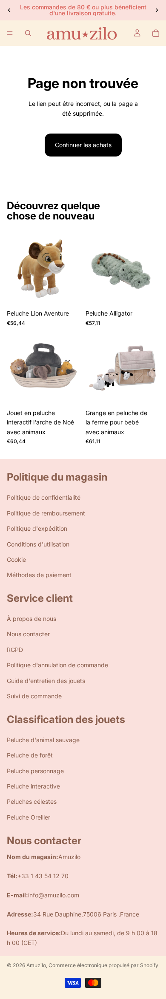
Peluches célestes (32, 801)
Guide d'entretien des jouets (46, 680)
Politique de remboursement (46, 513)
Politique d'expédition (37, 528)
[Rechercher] (28, 33)
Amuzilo (36, 965)
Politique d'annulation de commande (57, 665)
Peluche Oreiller (28, 817)
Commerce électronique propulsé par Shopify (103, 965)
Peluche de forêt (30, 755)
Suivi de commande (34, 696)
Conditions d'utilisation (38, 544)
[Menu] (10, 33)
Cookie (16, 559)
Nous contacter (28, 634)
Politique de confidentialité (43, 497)
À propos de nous (31, 618)
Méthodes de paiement (39, 574)
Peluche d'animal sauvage (43, 739)
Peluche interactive (33, 786)
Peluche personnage (35, 770)
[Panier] (155, 33)
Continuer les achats (83, 144)
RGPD (15, 649)
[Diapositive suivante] (156, 10)
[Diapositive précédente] (9, 10)
